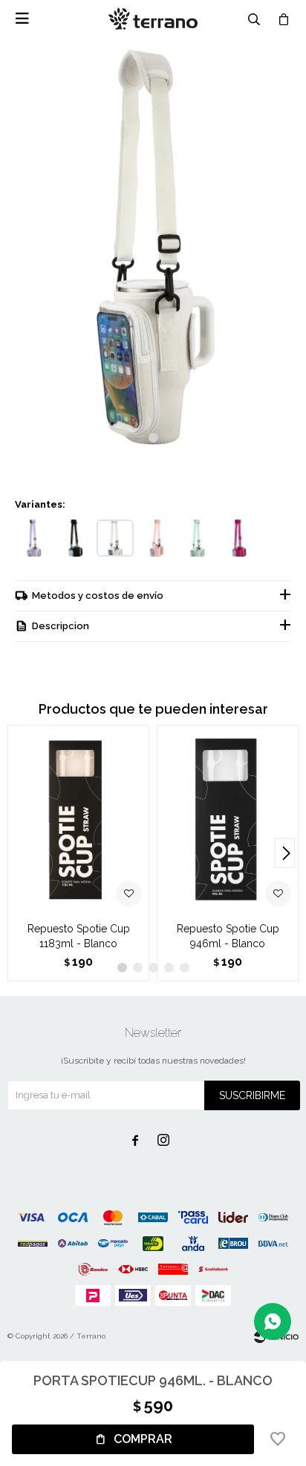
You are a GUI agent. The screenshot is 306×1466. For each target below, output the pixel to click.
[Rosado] (156, 538)
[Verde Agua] (196, 538)
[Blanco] (115, 538)
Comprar (143, 1439)
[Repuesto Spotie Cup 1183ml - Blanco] (78, 819)
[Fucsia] (237, 538)
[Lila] (33, 538)
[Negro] (74, 538)
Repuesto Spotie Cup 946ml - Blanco (228, 936)
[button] (153, 437)
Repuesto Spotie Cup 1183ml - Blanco (78, 936)
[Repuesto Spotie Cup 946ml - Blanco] (228, 819)
